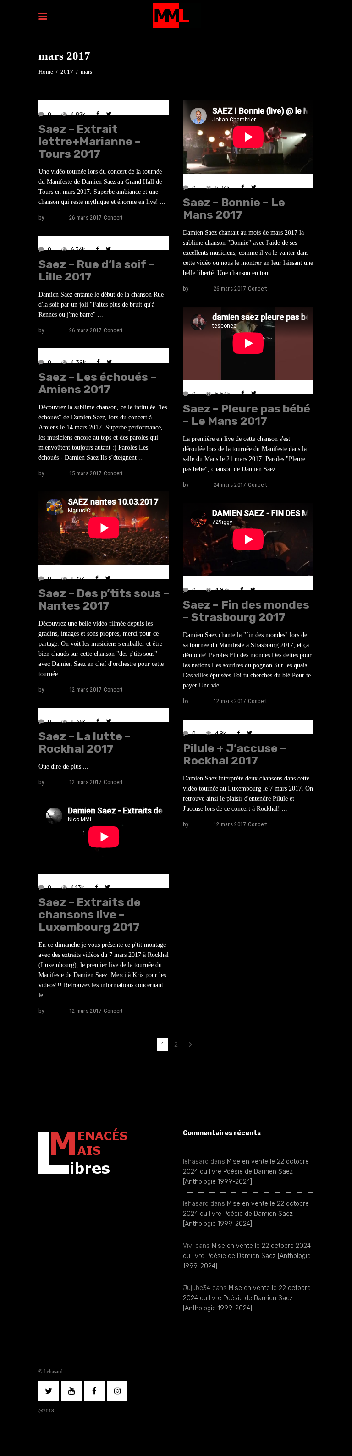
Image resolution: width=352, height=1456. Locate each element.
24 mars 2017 (230, 484)
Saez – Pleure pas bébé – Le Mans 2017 (246, 415)
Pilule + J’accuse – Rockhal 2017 (234, 754)
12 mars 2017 (85, 689)
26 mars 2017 (85, 217)
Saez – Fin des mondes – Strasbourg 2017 (246, 611)
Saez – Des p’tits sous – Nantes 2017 (103, 599)
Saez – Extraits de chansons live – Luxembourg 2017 (89, 915)
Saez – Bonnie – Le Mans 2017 (234, 208)
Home (45, 71)
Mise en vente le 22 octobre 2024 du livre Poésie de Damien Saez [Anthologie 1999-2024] (246, 1172)
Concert (113, 217)
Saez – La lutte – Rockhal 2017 (84, 742)
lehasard (56, 217)
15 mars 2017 (85, 473)
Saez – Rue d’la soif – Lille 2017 (96, 270)
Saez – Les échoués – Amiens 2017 (97, 383)
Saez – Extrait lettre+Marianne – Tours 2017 (89, 141)
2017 (66, 71)
